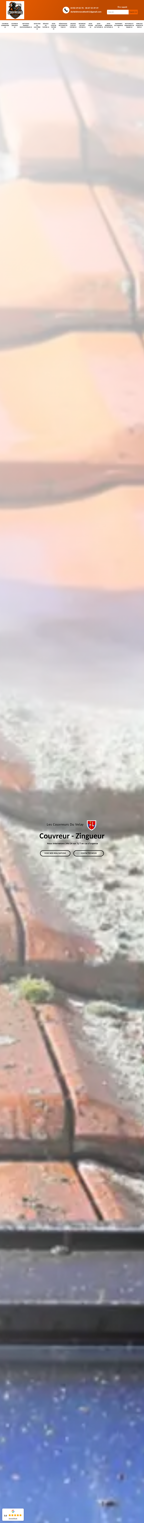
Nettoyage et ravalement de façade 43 (129, 25)
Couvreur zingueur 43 (14, 25)
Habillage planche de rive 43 (139, 25)
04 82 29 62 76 (77, 8)
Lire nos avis (13, 1518)
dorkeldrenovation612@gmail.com (86, 12)
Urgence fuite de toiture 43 (73, 25)
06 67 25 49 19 (91, 8)
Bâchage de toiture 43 (45, 25)
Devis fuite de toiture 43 (53, 26)
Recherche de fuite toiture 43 (82, 25)
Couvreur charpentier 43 (5, 25)
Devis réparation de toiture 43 (108, 25)
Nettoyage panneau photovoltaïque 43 (26, 25)
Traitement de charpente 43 (118, 25)
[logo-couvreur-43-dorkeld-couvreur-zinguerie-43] (15, 10)
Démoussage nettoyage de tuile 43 (63, 25)
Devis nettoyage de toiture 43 (98, 25)
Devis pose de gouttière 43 (37, 26)
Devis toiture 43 (90, 25)
